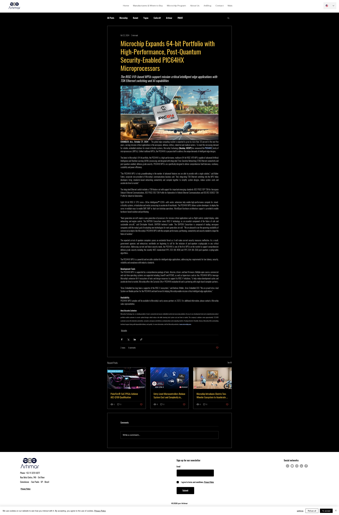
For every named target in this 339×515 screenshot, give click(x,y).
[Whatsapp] (287, 466)
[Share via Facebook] (122, 339)
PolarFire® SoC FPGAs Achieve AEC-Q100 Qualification (124, 395)
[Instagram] (296, 466)
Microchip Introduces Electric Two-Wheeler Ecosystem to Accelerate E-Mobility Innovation (212, 395)
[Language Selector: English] (330, 5)
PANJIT (180, 18)
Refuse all (312, 510)
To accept (326, 510)
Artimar (169, 18)
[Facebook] (306, 466)
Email (178, 466)
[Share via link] (141, 339)
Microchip (123, 18)
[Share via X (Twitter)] (128, 339)
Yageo (145, 18)
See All (230, 362)
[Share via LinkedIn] (134, 339)
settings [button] (300, 510)
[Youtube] (292, 466)
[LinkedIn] (301, 466)
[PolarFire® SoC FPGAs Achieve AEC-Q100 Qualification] (126, 378)
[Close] (335, 511)
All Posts (110, 18)
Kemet (135, 18)
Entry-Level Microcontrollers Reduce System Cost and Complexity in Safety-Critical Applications (169, 395)
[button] (148, 5)
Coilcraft (157, 18)
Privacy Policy (100, 510)
